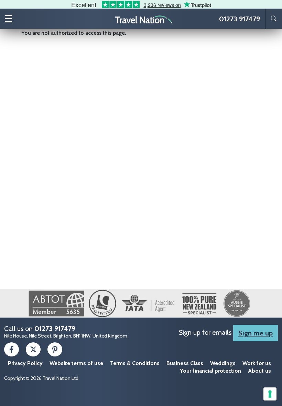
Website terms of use (76, 363)
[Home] (143, 19)
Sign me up (255, 333)
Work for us (256, 363)
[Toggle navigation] (8, 19)
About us (259, 370)
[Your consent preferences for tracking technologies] (269, 393)
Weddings (223, 363)
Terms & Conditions (135, 363)
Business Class (184, 363)
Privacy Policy (25, 363)
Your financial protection (210, 370)
